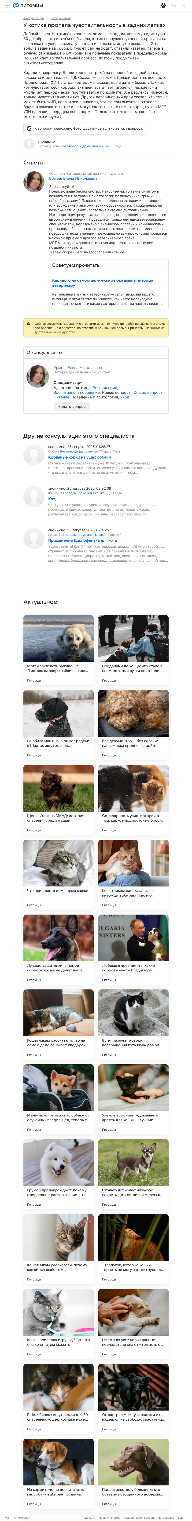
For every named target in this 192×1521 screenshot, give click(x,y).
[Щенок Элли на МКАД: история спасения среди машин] (58, 800)
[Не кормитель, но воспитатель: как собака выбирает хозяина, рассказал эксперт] (58, 1474)
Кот (51, 499)
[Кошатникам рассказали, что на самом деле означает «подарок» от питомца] (58, 1024)
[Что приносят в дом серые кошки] (58, 875)
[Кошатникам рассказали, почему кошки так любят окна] (58, 1249)
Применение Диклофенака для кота (82, 541)
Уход (124, 397)
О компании (22, 1517)
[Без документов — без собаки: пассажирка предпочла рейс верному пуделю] (133, 725)
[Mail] (16, 5)
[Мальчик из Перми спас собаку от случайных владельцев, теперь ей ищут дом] (58, 1099)
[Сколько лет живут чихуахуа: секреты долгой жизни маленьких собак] (133, 1174)
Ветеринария (60, 18)
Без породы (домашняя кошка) (82, 493)
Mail (7, 1517)
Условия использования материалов (149, 1517)
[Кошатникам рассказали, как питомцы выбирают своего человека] (133, 875)
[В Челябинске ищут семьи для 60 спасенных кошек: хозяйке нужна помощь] (58, 1399)
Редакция (88, 1517)
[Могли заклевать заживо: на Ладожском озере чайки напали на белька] (58, 650)
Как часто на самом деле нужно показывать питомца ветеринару (102, 283)
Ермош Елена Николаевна (73, 178)
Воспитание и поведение (77, 392)
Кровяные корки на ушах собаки (79, 457)
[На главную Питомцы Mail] (31, 5)
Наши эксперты (109, 1517)
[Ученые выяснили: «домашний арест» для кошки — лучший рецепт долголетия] (133, 1099)
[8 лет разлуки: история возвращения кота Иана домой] (133, 1024)
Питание (61, 397)
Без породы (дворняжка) (79, 451)
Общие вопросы (148, 392)
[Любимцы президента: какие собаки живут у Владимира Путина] (133, 950)
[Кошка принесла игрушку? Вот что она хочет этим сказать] (58, 1324)
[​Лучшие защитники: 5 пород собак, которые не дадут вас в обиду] (58, 950)
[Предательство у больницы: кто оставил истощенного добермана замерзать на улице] (133, 1474)
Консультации (33, 18)
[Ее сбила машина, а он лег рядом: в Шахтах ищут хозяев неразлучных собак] (58, 725)
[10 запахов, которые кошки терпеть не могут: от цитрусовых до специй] (133, 1249)
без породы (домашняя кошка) (86, 146)
